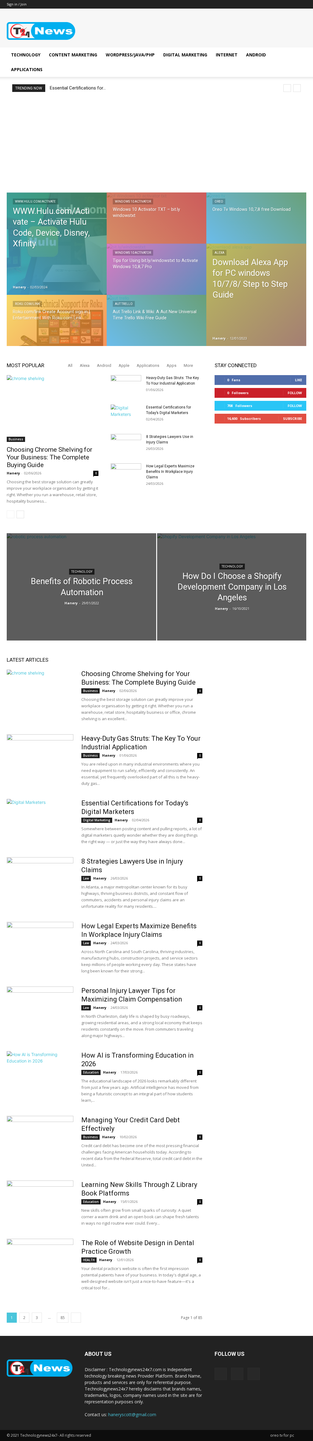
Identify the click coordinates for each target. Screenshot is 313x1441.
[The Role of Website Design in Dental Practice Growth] (40, 1262)
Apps (171, 365)
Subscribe (292, 418)
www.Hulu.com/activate (35, 201)
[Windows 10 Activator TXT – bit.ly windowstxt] (157, 223)
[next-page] (20, 514)
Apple (124, 365)
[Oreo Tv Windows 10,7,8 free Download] (256, 223)
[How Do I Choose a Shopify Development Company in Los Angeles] (232, 581)
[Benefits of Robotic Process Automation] (81, 598)
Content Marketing (73, 55)
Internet (227, 55)
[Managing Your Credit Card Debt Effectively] (40, 1139)
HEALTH (89, 1260)
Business (16, 439)
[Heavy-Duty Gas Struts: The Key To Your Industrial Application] (126, 386)
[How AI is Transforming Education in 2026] (40, 1074)
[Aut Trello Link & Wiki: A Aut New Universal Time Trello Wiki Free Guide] (157, 326)
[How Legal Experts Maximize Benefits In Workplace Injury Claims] (126, 474)
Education (91, 1072)
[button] (299, 55)
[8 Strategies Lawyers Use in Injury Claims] (126, 444)
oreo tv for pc (282, 1435)
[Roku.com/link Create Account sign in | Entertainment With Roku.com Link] (57, 326)
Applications (26, 69)
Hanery (19, 287)
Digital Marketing (185, 55)
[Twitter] (301, 4)
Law (86, 878)
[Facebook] (281, 4)
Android (256, 55)
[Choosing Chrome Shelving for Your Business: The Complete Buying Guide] (52, 408)
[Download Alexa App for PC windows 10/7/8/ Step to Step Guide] (256, 295)
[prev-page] (10, 514)
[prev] (287, 88)
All (70, 365)
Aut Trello (124, 304)
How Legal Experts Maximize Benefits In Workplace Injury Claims (170, 471)
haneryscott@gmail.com (132, 1414)
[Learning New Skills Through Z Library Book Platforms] (40, 1203)
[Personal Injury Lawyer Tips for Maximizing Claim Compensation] (40, 1009)
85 (63, 1317)
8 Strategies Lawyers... (72, 88)
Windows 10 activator (133, 201)
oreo (219, 201)
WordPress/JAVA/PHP (130, 55)
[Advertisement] (156, 142)
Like (298, 380)
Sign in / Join (17, 4)
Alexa (219, 252)
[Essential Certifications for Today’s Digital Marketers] (126, 415)
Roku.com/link (27, 304)
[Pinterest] (291, 4)
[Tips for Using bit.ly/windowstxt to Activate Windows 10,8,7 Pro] (157, 275)
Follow (295, 392)
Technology (25, 55)
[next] (297, 88)
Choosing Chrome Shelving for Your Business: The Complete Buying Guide (49, 457)
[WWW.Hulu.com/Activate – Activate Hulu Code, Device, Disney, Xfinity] (57, 243)
